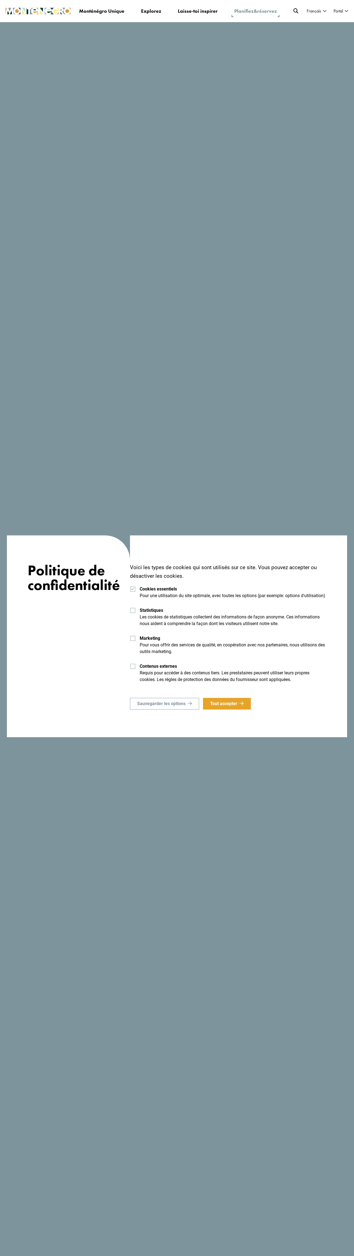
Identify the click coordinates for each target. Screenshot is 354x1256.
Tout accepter (223, 703)
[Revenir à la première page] (38, 11)
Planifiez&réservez (255, 11)
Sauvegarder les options (161, 703)
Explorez (151, 11)
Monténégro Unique (101, 11)
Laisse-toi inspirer (198, 11)
